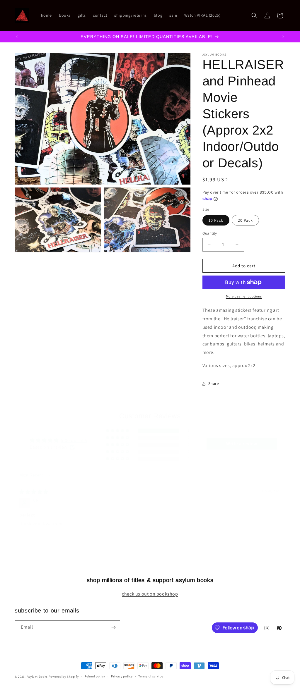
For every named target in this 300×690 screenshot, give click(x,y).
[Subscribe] (113, 627)
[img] (33, 492)
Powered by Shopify (64, 676)
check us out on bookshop (150, 594)
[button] (254, 15)
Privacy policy (122, 676)
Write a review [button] (241, 444)
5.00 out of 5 (74, 440)
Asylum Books (37, 676)
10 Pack (216, 220)
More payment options (244, 296)
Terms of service (150, 676)
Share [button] (213, 383)
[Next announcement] (283, 36)
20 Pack (245, 220)
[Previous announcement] (16, 36)
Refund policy (94, 676)
